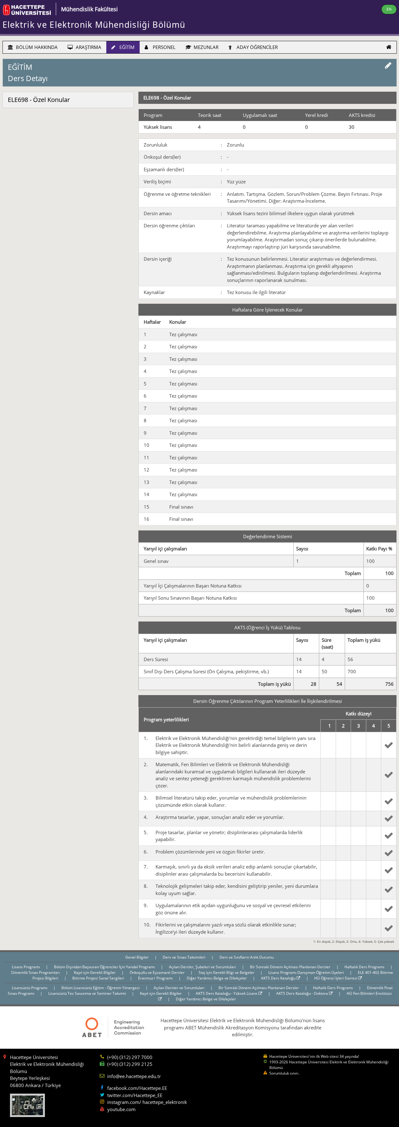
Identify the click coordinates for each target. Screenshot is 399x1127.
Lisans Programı (26, 967)
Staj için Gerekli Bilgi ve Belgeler (227, 972)
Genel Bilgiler (137, 957)
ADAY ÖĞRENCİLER (256, 47)
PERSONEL (163, 47)
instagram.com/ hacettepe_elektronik (147, 1102)
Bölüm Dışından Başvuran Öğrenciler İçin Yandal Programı (105, 967)
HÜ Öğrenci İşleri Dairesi (336, 978)
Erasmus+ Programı (156, 978)
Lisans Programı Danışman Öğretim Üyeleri (306, 972)
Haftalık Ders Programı (364, 967)
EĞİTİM (126, 47)
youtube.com (121, 1109)
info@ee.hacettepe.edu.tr (134, 1076)
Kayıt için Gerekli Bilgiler (95, 972)
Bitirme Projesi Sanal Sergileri (98, 978)
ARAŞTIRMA (88, 47)
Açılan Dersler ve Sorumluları (179, 987)
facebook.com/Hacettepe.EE (137, 1088)
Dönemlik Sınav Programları (36, 972)
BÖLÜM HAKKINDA (36, 47)
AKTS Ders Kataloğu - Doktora (302, 993)
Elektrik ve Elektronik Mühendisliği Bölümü (93, 24)
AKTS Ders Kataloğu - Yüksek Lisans (227, 993)
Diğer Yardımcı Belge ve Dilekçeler (217, 978)
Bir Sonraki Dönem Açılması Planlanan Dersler (290, 967)
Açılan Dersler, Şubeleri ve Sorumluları (203, 967)
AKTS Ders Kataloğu (278, 978)
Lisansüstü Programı (30, 987)
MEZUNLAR (205, 47)
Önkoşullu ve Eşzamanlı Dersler (157, 972)
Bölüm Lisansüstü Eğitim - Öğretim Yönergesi (101, 987)
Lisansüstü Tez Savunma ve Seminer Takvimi (87, 993)
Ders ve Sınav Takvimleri (184, 957)
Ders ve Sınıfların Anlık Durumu (246, 957)
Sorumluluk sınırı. (284, 1073)
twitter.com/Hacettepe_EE (134, 1095)
